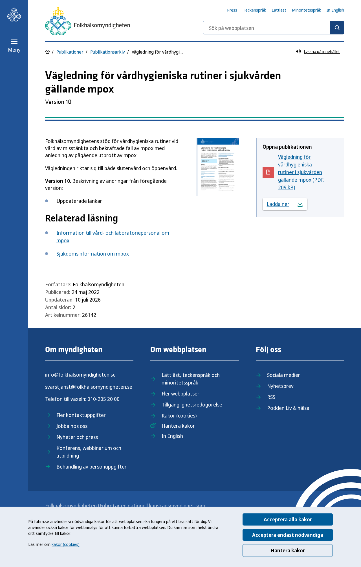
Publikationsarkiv (107, 52)
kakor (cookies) (66, 544)
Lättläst (279, 10)
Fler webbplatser (180, 393)
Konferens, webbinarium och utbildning (88, 452)
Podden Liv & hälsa (288, 408)
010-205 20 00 (103, 398)
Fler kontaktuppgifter (81, 415)
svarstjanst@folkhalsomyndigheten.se (88, 386)
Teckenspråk (254, 10)
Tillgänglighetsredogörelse (192, 404)
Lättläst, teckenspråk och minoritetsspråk (191, 379)
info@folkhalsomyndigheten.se (80, 374)
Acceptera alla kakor (288, 519)
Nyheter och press (77, 437)
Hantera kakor (287, 550)
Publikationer (69, 52)
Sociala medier (283, 375)
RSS (271, 397)
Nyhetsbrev (280, 386)
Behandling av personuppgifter (91, 466)
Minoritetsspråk (306, 10)
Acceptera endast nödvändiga (287, 534)
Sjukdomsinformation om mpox (92, 253)
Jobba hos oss (71, 426)
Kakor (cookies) (179, 415)
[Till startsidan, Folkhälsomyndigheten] (14, 14)
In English (335, 10)
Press (232, 10)
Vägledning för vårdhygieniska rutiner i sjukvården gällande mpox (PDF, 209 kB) (302, 172)
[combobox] (273, 27)
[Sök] (337, 27)
